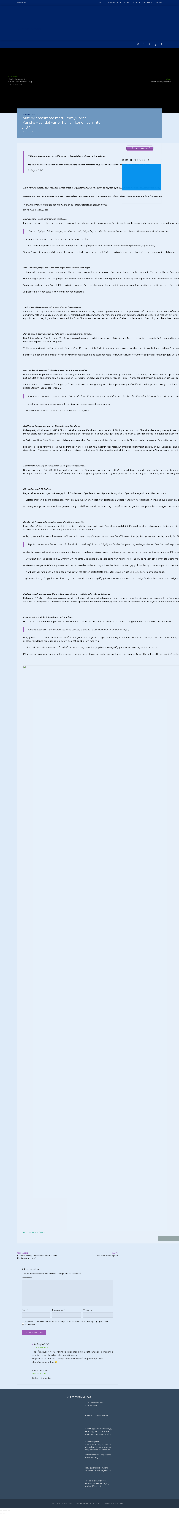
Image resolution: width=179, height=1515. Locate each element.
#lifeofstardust (30, 1232)
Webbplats (87, 1310)
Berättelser (147, 3)
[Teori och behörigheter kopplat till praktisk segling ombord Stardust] (75, 1485)
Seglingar (127, 3)
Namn (25, 1310)
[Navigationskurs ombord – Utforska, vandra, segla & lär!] (75, 1472)
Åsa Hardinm (40, 1370)
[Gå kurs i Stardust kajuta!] (75, 1419)
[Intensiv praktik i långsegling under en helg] (75, 1458)
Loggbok (158, 3)
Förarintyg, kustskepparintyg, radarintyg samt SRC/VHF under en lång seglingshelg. (98, 1431)
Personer (35, 114)
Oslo (42, 1232)
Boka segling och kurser (109, 3)
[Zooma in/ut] (1, 1510)
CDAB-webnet (120, 1504)
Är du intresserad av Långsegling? (94, 1404)
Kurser (136, 3)
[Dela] (6, 1510)
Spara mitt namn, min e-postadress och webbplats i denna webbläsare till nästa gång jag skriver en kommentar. (66, 1322)
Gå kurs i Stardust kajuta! (96, 1416)
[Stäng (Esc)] (9, 1510)
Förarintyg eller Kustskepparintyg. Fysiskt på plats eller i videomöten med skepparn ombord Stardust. (98, 1446)
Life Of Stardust (28, 29)
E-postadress (58, 1310)
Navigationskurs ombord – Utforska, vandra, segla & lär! (98, 1469)
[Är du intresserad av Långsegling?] (75, 1406)
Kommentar (27, 1278)
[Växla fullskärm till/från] (4, 1510)
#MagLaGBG (83, 1504)
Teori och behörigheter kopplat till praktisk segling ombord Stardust (97, 1483)
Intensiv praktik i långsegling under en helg (98, 1456)
